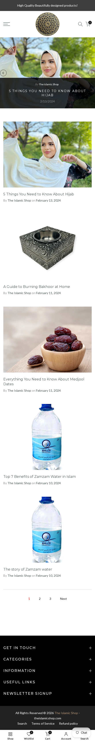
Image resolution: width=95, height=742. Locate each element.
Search (22, 723)
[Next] (91, 73)
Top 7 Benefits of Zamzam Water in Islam (39, 477)
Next (63, 598)
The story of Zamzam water (27, 569)
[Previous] (3, 73)
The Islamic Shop (66, 713)
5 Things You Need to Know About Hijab (47, 93)
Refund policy (68, 723)
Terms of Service (43, 723)
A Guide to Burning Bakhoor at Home (36, 287)
